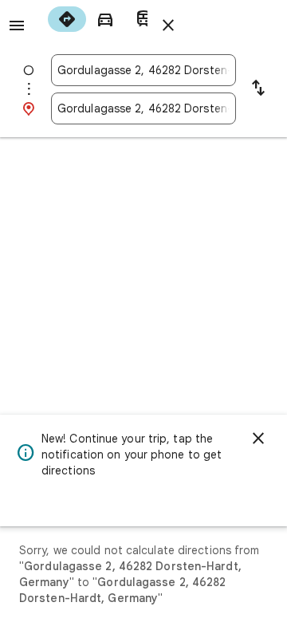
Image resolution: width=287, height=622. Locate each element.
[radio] (67, 19)
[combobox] (143, 70)
